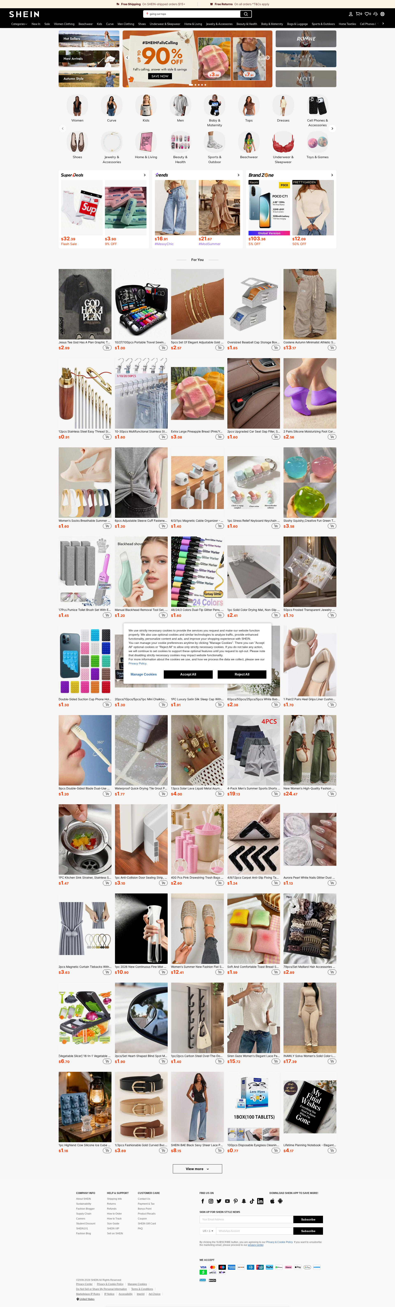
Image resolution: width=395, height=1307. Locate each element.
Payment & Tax (146, 1203)
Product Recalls (147, 1213)
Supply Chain (83, 1213)
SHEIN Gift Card (147, 1223)
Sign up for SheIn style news (220, 1212)
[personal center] (350, 14)
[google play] (280, 1203)
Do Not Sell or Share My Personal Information (101, 1289)
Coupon (142, 1218)
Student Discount (85, 1223)
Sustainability (83, 1203)
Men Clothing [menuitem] (126, 24)
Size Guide (113, 1223)
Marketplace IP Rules (88, 1294)
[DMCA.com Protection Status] (212, 1280)
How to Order (114, 1213)
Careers (80, 1218)
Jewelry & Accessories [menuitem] (219, 24)
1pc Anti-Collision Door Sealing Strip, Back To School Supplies (141, 877)
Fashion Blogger (85, 1208)
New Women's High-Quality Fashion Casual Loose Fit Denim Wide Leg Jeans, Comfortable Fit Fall (309, 788)
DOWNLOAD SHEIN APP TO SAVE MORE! (294, 1193)
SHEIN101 (82, 1228)
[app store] (272, 1203)
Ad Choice (154, 1294)
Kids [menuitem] (99, 24)
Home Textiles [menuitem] (347, 24)
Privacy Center (84, 1284)
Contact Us (144, 1198)
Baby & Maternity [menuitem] (272, 24)
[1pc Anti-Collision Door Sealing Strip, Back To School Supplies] (141, 839)
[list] (232, 1201)
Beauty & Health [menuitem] (247, 24)
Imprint (140, 1294)
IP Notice (109, 1294)
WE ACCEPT (207, 1260)
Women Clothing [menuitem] (64, 24)
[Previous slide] (127, 57)
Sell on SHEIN (115, 1233)
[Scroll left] (378, 24)
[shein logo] (24, 14)
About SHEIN (83, 1198)
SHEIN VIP (113, 1228)
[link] (99, 4)
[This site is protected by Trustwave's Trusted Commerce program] (203, 1280)
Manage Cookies (137, 1284)
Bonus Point (144, 1208)
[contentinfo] (261, 1270)
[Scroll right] (383, 24)
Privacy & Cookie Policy (279, 1242)
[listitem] (85, 310)
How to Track (114, 1218)
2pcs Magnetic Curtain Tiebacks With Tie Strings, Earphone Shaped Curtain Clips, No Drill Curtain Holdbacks (85, 966)
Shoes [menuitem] (142, 24)
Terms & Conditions (142, 1289)
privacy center (255, 1245)
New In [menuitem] (36, 24)
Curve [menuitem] (110, 24)
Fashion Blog (83, 1233)
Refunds (111, 1208)
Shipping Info (114, 1198)
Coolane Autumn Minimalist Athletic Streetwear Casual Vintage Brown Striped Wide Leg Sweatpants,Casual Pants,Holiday (309, 342)
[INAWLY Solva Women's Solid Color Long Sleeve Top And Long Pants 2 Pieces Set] (309, 1018)
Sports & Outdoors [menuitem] (323, 24)
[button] (375, 14)
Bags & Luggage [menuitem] (297, 24)
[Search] (245, 14)
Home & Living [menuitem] (193, 24)
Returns (111, 1203)
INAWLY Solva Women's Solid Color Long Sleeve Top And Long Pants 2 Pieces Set (309, 1056)
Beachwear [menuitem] (86, 24)
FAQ (140, 1228)
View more (195, 1169)
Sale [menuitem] (47, 24)
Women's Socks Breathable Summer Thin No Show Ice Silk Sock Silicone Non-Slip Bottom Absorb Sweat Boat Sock (85, 520)
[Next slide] (267, 57)
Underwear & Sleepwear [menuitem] (165, 24)
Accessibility (125, 1294)
